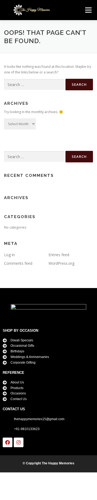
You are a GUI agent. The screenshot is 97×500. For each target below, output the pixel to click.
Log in (9, 254)
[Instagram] (18, 442)
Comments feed (18, 263)
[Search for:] (34, 84)
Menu (88, 10)
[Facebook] (7, 442)
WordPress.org (61, 263)
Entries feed (58, 254)
